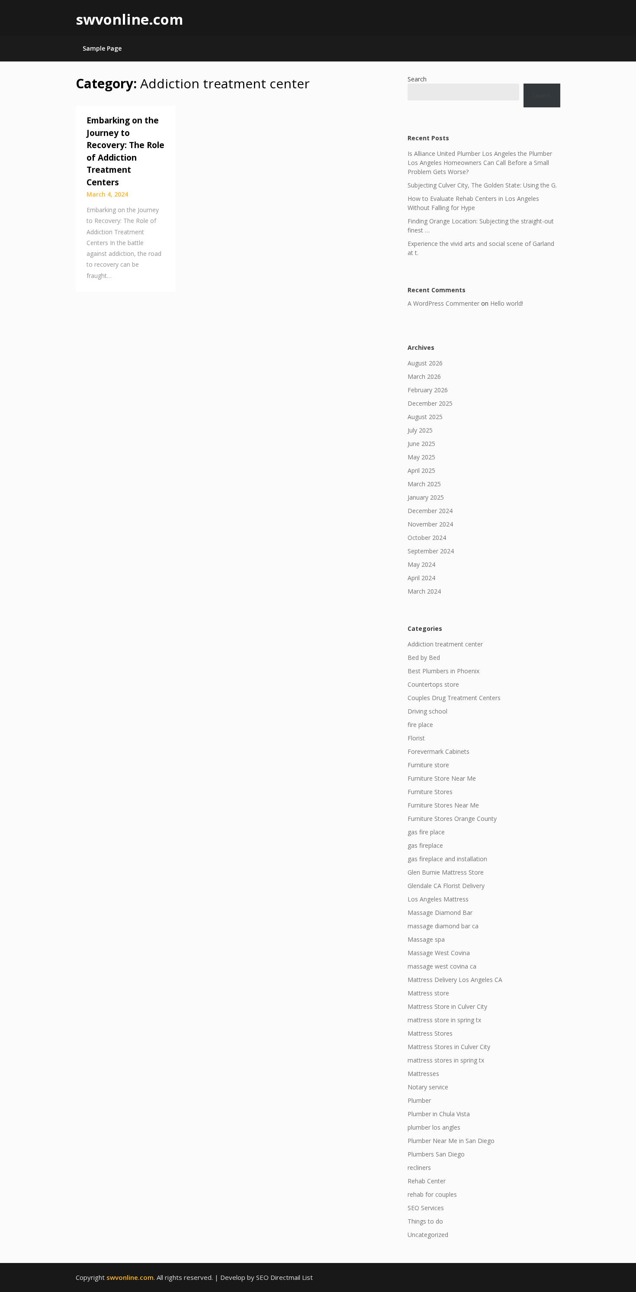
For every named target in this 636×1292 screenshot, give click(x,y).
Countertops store (433, 684)
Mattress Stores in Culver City (449, 1047)
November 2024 (430, 524)
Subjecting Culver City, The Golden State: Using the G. (482, 185)
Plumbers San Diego (436, 1154)
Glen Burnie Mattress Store (446, 872)
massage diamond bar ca (443, 926)
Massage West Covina (439, 953)
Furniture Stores (430, 792)
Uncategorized (428, 1235)
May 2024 (421, 564)
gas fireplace (425, 845)
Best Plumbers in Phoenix (443, 671)
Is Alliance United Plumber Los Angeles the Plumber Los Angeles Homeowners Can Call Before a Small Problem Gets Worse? (480, 162)
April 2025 (421, 470)
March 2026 (424, 376)
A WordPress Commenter (443, 303)
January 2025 (426, 497)
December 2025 (430, 403)
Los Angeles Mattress (438, 899)
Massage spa (426, 939)
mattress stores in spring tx (446, 1060)
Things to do (425, 1221)
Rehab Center (427, 1181)
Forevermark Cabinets (438, 751)
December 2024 (430, 511)
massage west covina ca (442, 966)
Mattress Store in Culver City (447, 1006)
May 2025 (421, 457)
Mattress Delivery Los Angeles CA (455, 979)
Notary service (428, 1087)
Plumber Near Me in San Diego (451, 1141)
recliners (419, 1167)
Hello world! (506, 303)
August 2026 (425, 363)
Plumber (419, 1100)
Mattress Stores (430, 1033)
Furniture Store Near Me (442, 778)
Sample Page (102, 48)
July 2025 (420, 430)
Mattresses (423, 1073)
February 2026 (428, 390)
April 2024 (421, 578)
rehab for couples (432, 1194)
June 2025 (421, 443)
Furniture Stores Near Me (443, 805)
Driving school (427, 711)
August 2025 (425, 417)
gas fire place (426, 832)
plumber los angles (434, 1127)
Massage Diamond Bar (440, 912)
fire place (420, 724)
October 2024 (427, 537)
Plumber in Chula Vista (439, 1114)
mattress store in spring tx (444, 1020)
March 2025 (424, 484)
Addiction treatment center (445, 644)
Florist (416, 738)
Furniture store (428, 765)
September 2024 (431, 551)
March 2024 (424, 591)
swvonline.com (129, 19)
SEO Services (426, 1208)
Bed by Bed (424, 657)
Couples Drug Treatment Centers (454, 698)
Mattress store (428, 993)
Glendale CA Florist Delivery (446, 886)
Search (417, 79)
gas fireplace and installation (447, 859)
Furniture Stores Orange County (452, 818)
